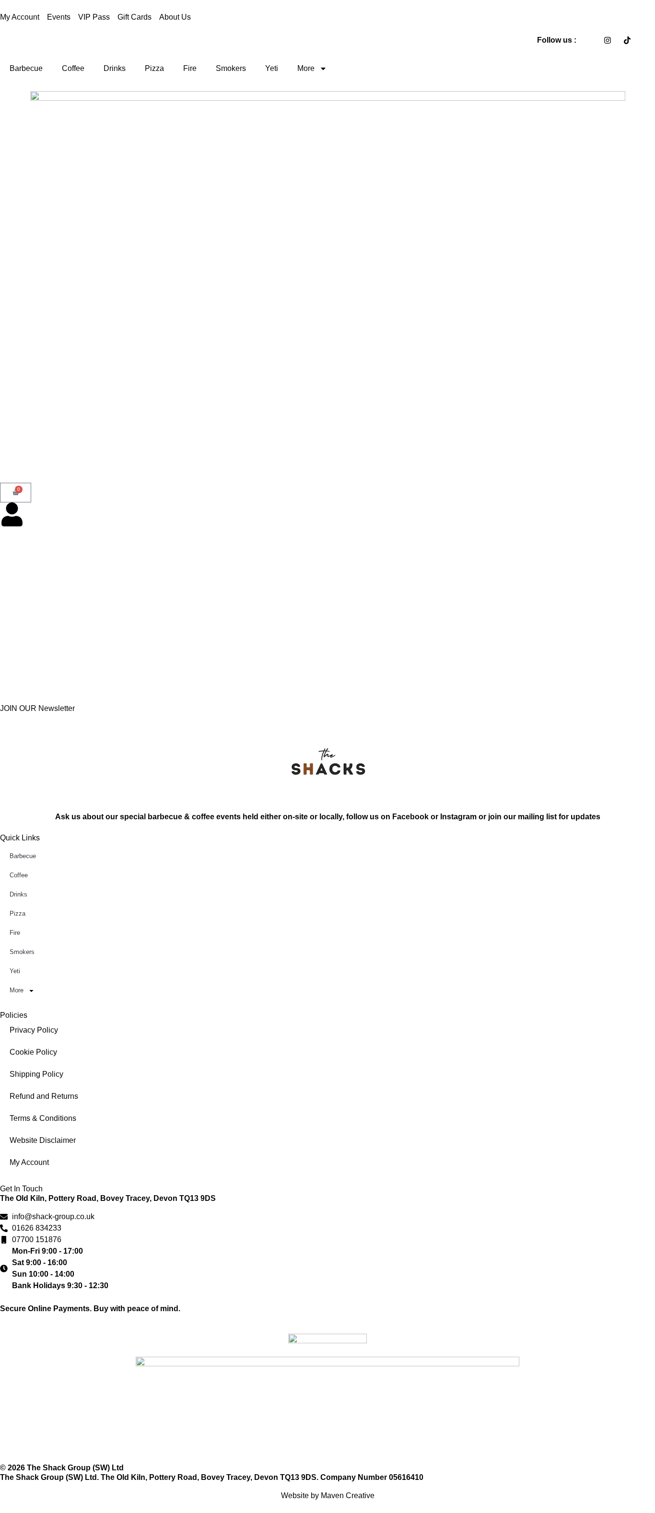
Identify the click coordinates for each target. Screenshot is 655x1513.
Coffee (73, 68)
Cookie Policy (33, 1052)
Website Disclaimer (43, 1140)
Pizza (154, 68)
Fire (190, 68)
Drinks (115, 68)
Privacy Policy (34, 1030)
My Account (29, 1162)
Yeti (271, 68)
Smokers (231, 68)
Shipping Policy (36, 1074)
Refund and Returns (44, 1096)
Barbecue (26, 68)
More (306, 68)
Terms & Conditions (43, 1118)
